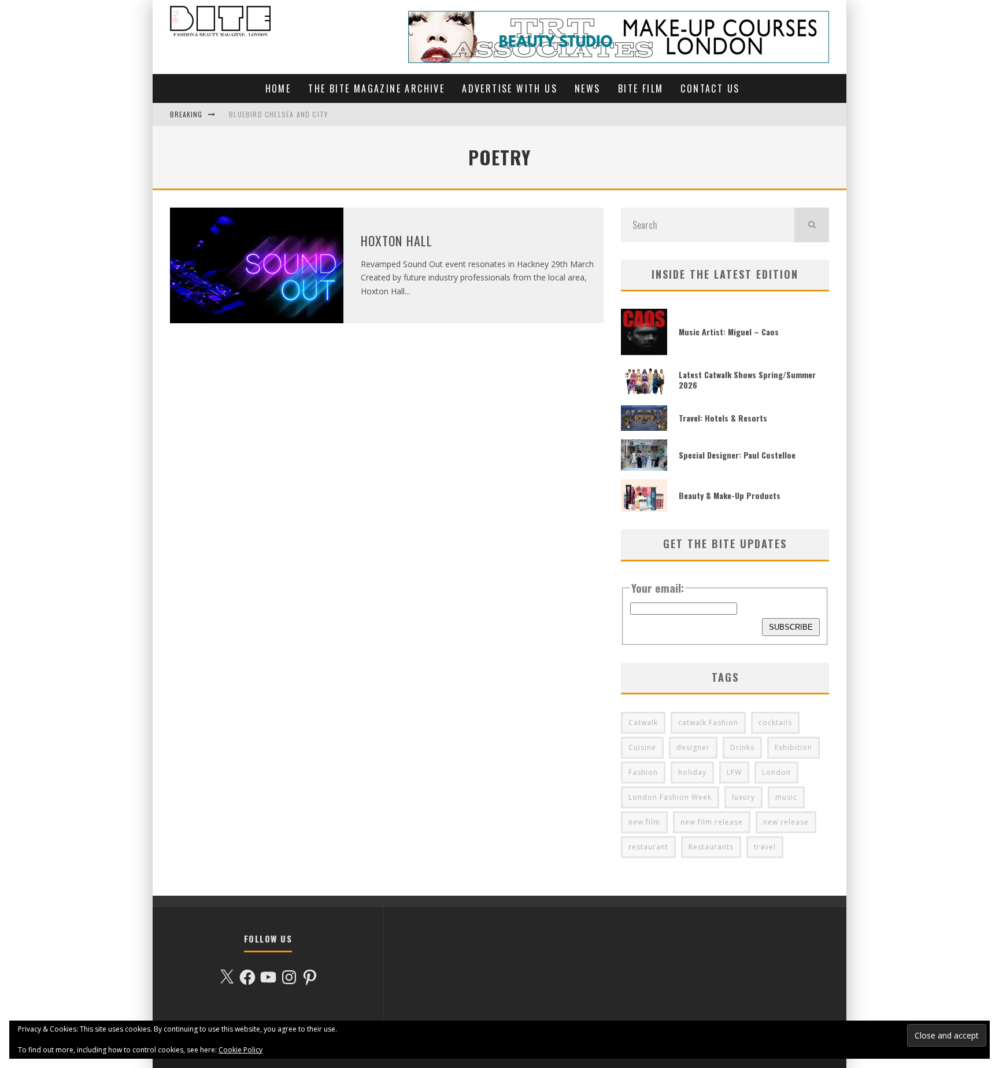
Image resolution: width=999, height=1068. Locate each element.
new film (644, 822)
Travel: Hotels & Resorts (723, 418)
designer (693, 747)
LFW (734, 772)
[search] (811, 225)
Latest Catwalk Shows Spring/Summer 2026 (747, 379)
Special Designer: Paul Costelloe (737, 455)
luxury (743, 797)
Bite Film (641, 88)
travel (765, 847)
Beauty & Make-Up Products (729, 495)
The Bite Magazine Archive (376, 88)
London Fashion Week (670, 797)
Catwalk (643, 722)
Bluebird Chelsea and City (278, 114)
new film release (711, 822)
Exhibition (793, 747)
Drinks (742, 747)
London (776, 772)
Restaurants (711, 847)
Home (278, 88)
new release (786, 822)
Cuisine (642, 747)
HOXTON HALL (396, 240)
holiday (692, 772)
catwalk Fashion (708, 722)
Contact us (709, 88)
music (786, 797)
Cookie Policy (240, 1050)
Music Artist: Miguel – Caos (729, 332)
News (588, 88)
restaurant (648, 847)
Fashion (643, 772)
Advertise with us (509, 88)
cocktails (775, 722)
